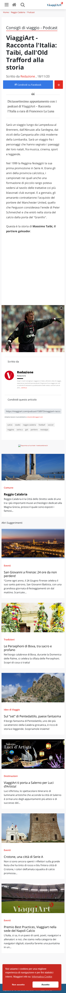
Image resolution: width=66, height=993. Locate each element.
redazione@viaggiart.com (35, 417)
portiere (34, 429)
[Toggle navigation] (6, 4)
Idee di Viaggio (12, 709)
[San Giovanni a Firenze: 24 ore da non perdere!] (33, 543)
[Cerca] (22, 4)
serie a (20, 429)
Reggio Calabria (18, 12)
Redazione (28, 76)
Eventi (7, 565)
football (42, 424)
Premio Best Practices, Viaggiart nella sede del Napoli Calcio (30, 929)
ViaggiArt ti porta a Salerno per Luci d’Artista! (29, 784)
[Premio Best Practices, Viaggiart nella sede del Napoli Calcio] (33, 898)
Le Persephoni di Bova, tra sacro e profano (28, 648)
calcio (9, 424)
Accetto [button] (45, 984)
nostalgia (44, 429)
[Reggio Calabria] (33, 467)
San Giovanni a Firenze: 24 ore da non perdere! (30, 574)
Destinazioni (11, 775)
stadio (17, 424)
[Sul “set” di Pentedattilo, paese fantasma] (33, 687)
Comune (8, 487)
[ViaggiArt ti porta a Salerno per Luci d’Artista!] (33, 754)
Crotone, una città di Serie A (23, 857)
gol (26, 429)
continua (24, 388)
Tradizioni (9, 639)
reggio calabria (29, 424)
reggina (10, 429)
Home (6, 12)
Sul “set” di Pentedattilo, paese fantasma (32, 716)
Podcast (31, 12)
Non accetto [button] (18, 984)
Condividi (29, 84)
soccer (51, 424)
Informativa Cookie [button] (42, 976)
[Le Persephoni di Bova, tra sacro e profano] (33, 617)
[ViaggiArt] (14, 4)
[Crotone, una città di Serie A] (33, 828)
